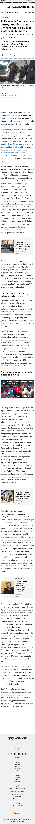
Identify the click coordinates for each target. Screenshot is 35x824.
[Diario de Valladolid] (17, 7)
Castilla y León (17, 768)
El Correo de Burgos (17, 799)
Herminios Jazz (31, 2)
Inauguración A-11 (12, 2)
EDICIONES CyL (29, 0)
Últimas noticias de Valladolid (17, 788)
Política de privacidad (15, 819)
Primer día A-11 (22, 2)
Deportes (17, 766)
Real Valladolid (22, 13)
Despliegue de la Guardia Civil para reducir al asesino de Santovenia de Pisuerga (22, 497)
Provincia (12, 13)
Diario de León (17, 796)
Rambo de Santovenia (10, 118)
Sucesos (18, 777)
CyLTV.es (17, 803)
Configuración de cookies (17, 821)
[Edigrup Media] (17, 813)
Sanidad (18, 775)
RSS (17, 750)
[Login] (32, 7)
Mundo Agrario (17, 781)
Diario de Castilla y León (17, 794)
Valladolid (4, 13)
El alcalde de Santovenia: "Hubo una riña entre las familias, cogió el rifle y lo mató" (22, 247)
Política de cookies (26, 819)
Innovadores (18, 783)
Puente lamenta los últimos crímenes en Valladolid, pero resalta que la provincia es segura (21, 587)
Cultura (17, 771)
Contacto (17, 748)
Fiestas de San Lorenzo (17, 773)
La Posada (17, 779)
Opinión (17, 786)
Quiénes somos (17, 743)
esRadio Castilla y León (17, 805)
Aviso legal (7, 819)
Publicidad (17, 746)
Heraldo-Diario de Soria (17, 801)
